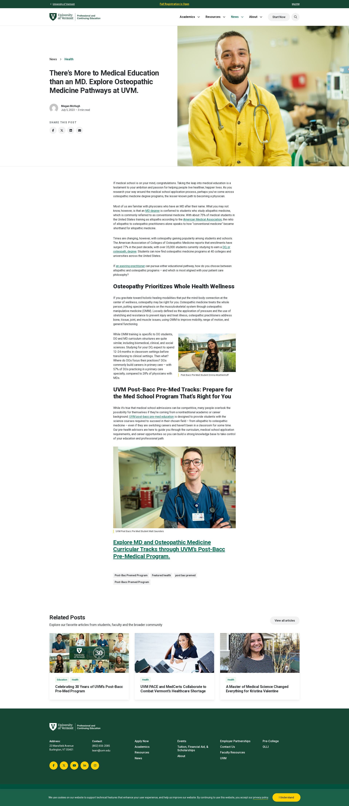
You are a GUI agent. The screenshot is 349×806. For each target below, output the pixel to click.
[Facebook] (53, 130)
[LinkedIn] (70, 130)
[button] (295, 17)
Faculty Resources (232, 752)
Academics (187, 17)
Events (181, 741)
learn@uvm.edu (101, 750)
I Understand (286, 797)
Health (69, 59)
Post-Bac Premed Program (131, 575)
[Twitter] (61, 130)
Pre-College (271, 741)
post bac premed (185, 575)
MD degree (152, 210)
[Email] (79, 130)
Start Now (278, 17)
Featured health (161, 575)
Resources (213, 17)
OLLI (266, 747)
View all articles (285, 620)
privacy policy (260, 797)
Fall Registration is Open (174, 4)
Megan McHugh (70, 106)
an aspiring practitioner (130, 266)
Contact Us (227, 747)
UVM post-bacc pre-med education (151, 416)
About (253, 17)
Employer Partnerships (235, 741)
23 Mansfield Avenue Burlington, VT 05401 (61, 747)
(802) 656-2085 (101, 745)
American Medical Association (202, 219)
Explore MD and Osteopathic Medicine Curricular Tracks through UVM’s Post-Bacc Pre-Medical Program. (169, 549)
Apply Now (142, 741)
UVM (223, 758)
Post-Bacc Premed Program (132, 582)
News (235, 17)
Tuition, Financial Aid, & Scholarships (192, 748)
